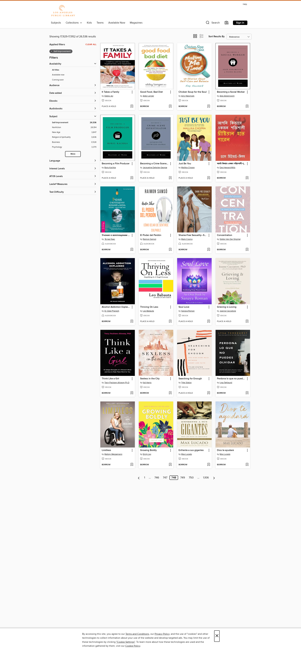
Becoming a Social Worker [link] (231, 92)
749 (182, 477)
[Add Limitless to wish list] (132, 465)
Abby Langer (148, 96)
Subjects (56, 23)
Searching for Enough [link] (190, 378)
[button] (212, 23)
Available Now (116, 23)
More (73, 154)
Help (245, 4)
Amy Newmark (187, 96)
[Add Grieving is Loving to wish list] (247, 321)
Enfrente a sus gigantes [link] (191, 450)
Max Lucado (186, 454)
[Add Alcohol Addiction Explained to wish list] (132, 321)
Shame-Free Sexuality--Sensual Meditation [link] (193, 235)
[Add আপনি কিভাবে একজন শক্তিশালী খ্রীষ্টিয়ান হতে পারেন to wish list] (247, 178)
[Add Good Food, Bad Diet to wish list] (170, 106)
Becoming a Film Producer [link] (115, 163)
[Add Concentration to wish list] (247, 250)
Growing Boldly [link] (148, 450)
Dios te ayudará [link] (225, 450)
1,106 (206, 477)
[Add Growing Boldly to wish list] (170, 465)
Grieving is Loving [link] (226, 307)
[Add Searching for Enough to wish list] (209, 393)
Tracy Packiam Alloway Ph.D (116, 382)
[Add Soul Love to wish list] (209, 321)
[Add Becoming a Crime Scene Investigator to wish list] (170, 178)
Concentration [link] (224, 235)
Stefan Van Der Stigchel (230, 239)
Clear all (90, 44)
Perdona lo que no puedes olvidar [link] (231, 378)
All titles (55, 70)
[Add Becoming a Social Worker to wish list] (247, 106)
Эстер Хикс (109, 239)
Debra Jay (108, 96)
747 (165, 477)
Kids (89, 23)
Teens (100, 23)
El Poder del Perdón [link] (150, 235)
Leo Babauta (148, 311)
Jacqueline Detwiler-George (155, 167)
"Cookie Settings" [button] (125, 642)
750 (191, 477)
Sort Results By (217, 36)
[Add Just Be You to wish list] (209, 178)
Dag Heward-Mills (227, 167)
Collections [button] (73, 23)
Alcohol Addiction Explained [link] (116, 307)
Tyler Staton (186, 382)
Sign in (240, 23)
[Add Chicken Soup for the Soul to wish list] (209, 106)
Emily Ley (147, 454)
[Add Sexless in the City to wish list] (170, 393)
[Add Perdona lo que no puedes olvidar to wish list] (247, 393)
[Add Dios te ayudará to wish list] (247, 465)
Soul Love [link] (184, 307)
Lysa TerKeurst (226, 382)
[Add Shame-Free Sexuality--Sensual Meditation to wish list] (209, 250)
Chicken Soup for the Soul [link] (193, 92)
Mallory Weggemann (113, 454)
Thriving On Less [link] (149, 307)
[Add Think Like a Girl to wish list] (132, 393)
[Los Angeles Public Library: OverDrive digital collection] (63, 11)
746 (156, 477)
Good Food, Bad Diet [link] (151, 92)
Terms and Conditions (137, 634)
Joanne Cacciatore (228, 311)
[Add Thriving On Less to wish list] (170, 321)
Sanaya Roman (188, 311)
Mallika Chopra (188, 167)
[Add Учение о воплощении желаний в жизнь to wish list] (132, 250)
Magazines (136, 23)
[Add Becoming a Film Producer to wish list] (132, 178)
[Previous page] (139, 478)
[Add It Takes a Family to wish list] (132, 106)
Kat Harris (147, 382)
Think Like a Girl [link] (110, 378)
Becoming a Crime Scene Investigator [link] (154, 163)
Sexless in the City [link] (150, 378)
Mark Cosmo (187, 239)
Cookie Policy (132, 645)
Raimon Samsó (149, 239)
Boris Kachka (110, 167)
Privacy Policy (162, 634)
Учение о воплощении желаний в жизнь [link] (116, 235)
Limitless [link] (106, 450)
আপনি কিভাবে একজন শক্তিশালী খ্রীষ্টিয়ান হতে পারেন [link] (231, 163)
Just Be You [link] (185, 163)
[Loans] (226, 23)
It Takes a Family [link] (110, 92)
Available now (58, 75)
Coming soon (58, 80)
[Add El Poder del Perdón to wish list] (170, 250)
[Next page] (214, 478)
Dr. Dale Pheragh (111, 311)
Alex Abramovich (227, 96)
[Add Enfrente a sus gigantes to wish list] (209, 465)
